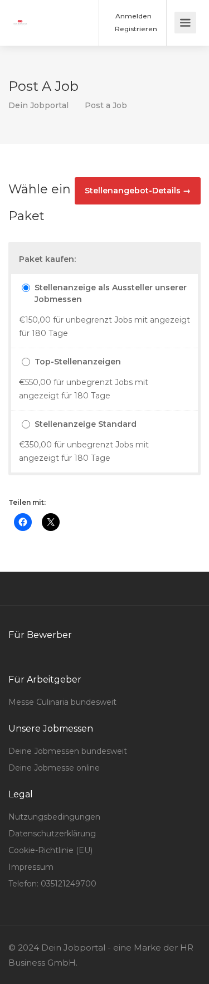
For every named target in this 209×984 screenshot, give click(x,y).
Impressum (31, 867)
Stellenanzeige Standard (86, 424)
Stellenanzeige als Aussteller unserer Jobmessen (111, 293)
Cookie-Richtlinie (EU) (50, 850)
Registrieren (135, 29)
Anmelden (133, 16)
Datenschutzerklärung (52, 834)
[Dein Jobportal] (20, 14)
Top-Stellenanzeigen (78, 362)
